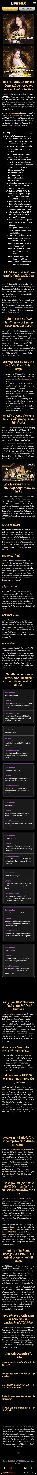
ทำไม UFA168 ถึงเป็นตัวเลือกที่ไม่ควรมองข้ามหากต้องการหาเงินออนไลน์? (20, 149)
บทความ (25, 1472)
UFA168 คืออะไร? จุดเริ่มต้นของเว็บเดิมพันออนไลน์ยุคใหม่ (20, 142)
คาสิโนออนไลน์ (17, 178)
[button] (34, 3)
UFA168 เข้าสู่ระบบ (8, 1014)
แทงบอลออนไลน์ (18, 170)
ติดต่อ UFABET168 (9, 1232)
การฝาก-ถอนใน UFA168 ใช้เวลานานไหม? (22, 244)
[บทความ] (25, 1468)
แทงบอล (5, 547)
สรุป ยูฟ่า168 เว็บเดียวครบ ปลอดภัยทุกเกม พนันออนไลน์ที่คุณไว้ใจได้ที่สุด (20, 230)
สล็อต (24, 591)
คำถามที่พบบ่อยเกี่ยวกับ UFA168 (21, 235)
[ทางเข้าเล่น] (4, 1468)
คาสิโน (12, 627)
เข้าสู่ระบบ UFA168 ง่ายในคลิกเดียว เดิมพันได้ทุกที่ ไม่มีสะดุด (19, 192)
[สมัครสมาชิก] (11, 1468)
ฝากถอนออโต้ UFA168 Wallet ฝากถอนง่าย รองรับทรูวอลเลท (20, 202)
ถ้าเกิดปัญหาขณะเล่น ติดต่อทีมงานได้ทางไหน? (21, 257)
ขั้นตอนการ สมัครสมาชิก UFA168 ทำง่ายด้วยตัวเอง (21, 197)
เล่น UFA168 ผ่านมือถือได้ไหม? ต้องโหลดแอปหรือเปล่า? (22, 251)
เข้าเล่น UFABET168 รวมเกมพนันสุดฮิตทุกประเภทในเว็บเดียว (20, 166)
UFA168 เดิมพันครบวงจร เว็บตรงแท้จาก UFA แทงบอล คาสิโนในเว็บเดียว (18, 137)
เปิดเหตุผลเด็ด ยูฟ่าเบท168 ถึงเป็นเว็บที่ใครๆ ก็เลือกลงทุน (19, 155)
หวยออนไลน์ (16, 180)
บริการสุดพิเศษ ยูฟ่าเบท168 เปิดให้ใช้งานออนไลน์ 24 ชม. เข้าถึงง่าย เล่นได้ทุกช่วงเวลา (20, 214)
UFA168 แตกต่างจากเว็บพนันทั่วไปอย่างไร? (21, 239)
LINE (32, 1472)
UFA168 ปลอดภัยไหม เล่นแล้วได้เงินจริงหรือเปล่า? (22, 263)
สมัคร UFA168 (26, 1055)
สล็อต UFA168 (17, 175)
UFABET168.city (22, 1461)
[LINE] (32, 1468)
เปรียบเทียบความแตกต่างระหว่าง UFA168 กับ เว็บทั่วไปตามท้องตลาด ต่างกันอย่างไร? (20, 186)
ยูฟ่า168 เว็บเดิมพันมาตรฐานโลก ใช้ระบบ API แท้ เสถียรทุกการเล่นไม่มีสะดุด (20, 222)
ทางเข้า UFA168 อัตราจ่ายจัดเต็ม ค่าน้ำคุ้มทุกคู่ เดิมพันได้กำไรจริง (20, 161)
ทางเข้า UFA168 (8, 428)
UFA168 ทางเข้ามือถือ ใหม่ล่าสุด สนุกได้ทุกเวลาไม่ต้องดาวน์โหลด (20, 208)
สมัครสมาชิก (11, 1472)
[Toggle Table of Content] (30, 133)
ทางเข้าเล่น (5, 1472)
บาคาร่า (4, 561)
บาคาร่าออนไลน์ (17, 173)
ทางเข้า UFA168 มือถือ (19, 1149)
